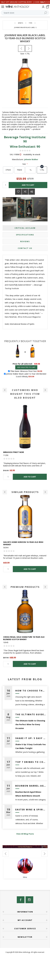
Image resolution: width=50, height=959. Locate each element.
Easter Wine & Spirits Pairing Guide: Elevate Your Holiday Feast (30, 809)
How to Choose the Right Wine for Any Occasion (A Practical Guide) (30, 690)
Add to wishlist (18, 192)
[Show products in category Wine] (25, 866)
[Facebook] (20, 899)
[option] (25, 442)
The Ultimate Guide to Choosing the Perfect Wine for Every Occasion (30, 714)
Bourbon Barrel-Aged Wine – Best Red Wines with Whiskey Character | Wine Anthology (30, 785)
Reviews (25, 241)
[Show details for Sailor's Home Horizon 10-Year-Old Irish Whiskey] (25, 516)
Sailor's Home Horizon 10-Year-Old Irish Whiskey (23, 543)
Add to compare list (25, 192)
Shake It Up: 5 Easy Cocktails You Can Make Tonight (30, 738)
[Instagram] (29, 899)
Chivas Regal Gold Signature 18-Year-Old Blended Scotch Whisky (23, 638)
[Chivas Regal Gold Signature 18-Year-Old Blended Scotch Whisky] (25, 611)
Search (45, 12)
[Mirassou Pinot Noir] (25, 426)
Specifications (25, 234)
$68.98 (37, 364)
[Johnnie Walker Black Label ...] (28, 48)
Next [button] (45, 492)
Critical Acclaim (25, 228)
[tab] (25, 228)
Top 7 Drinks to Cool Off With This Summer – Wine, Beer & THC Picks (30, 762)
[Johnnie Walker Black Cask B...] (21, 48)
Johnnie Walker (31, 159)
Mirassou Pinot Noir (13, 452)
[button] (5, 390)
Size (24, 164)
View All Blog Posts (25, 834)
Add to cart (28, 185)
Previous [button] (5, 492)
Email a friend (31, 192)
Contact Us (25, 248)
